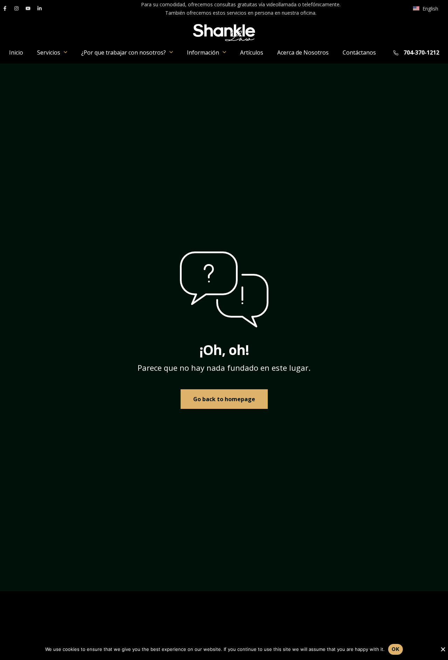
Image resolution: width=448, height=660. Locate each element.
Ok (395, 649)
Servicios (48, 52)
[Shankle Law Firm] (223, 32)
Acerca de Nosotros (303, 52)
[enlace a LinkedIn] (39, 8)
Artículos (251, 52)
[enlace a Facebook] (5, 8)
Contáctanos (359, 52)
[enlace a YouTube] (28, 8)
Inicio (16, 52)
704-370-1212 (421, 52)
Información (203, 52)
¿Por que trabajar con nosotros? (123, 52)
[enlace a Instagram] (16, 8)
